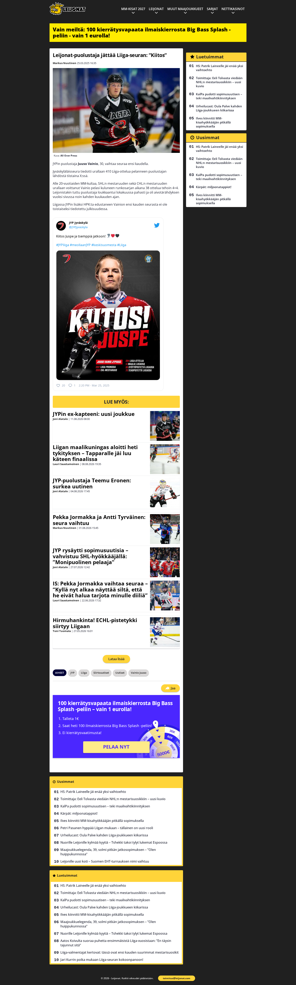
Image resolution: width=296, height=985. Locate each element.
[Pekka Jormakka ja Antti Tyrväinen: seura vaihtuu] (165, 529)
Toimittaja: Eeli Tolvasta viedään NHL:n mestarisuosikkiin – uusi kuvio (113, 799)
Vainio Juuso (138, 672)
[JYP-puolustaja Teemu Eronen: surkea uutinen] (165, 492)
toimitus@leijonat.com (176, 978)
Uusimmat (65, 781)
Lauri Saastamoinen (66, 464)
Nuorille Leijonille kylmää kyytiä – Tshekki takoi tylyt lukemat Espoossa (113, 842)
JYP (72, 672)
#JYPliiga (62, 245)
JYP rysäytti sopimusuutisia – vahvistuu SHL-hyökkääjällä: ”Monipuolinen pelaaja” (90, 556)
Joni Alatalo (60, 419)
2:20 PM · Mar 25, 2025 (94, 385)
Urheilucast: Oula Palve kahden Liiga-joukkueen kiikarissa (104, 835)
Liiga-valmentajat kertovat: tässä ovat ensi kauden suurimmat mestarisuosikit (119, 952)
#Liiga (121, 245)
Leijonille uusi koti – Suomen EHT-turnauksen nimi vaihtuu (104, 861)
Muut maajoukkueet (185, 9)
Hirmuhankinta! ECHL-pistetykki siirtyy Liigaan (95, 623)
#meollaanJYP (80, 245)
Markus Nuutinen (64, 63)
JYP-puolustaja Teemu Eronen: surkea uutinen (92, 483)
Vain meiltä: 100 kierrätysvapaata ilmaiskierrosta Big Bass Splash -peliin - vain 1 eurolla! (142, 32)
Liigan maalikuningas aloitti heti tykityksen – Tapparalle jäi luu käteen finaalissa (95, 453)
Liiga (84, 672)
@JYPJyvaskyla (78, 227)
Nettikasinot (233, 9)
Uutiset (119, 672)
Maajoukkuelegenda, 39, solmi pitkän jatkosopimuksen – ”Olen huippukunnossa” (108, 851)
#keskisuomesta (103, 245)
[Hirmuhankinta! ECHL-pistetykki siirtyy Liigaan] (165, 632)
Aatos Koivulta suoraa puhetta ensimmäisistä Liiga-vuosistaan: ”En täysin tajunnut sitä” (115, 942)
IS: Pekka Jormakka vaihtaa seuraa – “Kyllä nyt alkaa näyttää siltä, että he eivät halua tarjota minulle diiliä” (100, 589)
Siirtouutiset (101, 672)
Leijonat (156, 9)
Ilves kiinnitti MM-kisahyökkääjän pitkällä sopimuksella (102, 820)
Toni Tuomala (62, 631)
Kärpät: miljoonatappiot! (78, 813)
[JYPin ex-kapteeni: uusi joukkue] (165, 426)
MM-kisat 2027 (133, 9)
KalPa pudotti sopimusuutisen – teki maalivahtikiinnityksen (105, 806)
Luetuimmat (67, 875)
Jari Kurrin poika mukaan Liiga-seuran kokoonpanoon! (101, 959)
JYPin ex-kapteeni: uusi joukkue (94, 413)
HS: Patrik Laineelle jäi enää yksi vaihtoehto (93, 791)
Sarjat (212, 9)
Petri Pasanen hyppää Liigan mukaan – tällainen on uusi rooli (106, 828)
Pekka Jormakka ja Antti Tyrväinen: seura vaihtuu (99, 520)
